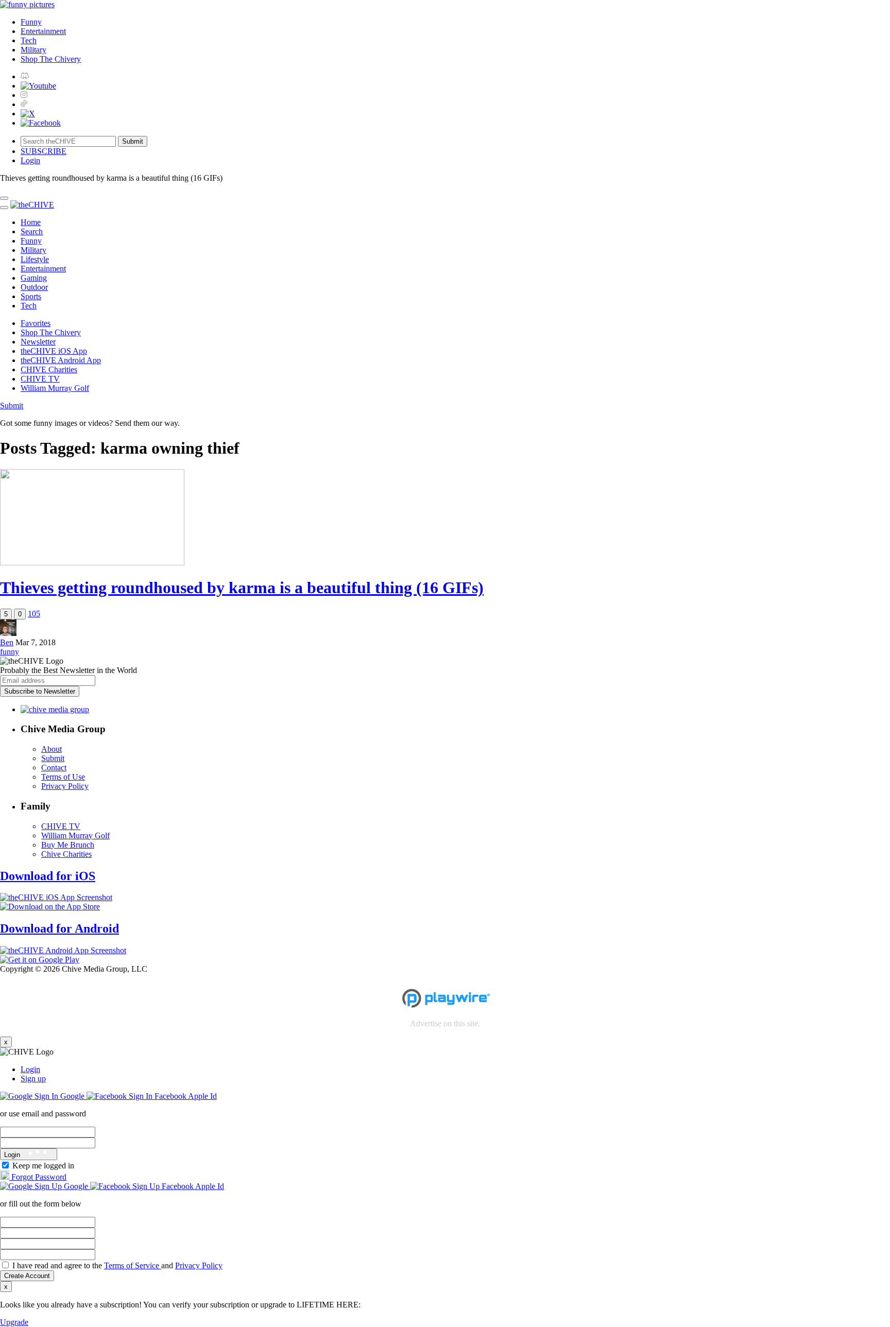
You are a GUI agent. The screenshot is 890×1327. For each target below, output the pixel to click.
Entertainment (43, 31)
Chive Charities (66, 854)
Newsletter (38, 341)
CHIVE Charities (49, 369)
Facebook (170, 1096)
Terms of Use (63, 776)
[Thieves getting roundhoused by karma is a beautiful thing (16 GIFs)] (92, 562)
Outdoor (34, 287)
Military (33, 49)
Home (31, 222)
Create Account (27, 1276)
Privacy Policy (65, 786)
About (51, 749)
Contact (53, 767)
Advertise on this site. (445, 1023)
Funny (31, 22)
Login (30, 1069)
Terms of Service (132, 1265)
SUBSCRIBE (43, 151)
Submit (11, 405)
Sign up (33, 1078)
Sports (31, 296)
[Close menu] (4, 198)
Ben (6, 642)
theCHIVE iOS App (54, 351)
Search (32, 231)
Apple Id (202, 1096)
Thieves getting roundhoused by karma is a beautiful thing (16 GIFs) (242, 587)
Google (72, 1096)
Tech (29, 40)
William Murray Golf (55, 388)
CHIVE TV (40, 378)
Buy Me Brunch (67, 844)
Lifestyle (35, 259)
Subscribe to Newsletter (39, 691)
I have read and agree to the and (117, 1265)
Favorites (35, 323)
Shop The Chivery (51, 59)
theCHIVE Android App (61, 360)
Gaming (34, 277)
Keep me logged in (43, 1165)
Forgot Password (37, 1177)
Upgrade (14, 1322)
